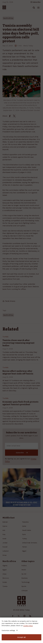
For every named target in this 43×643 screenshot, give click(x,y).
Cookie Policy (28, 625)
